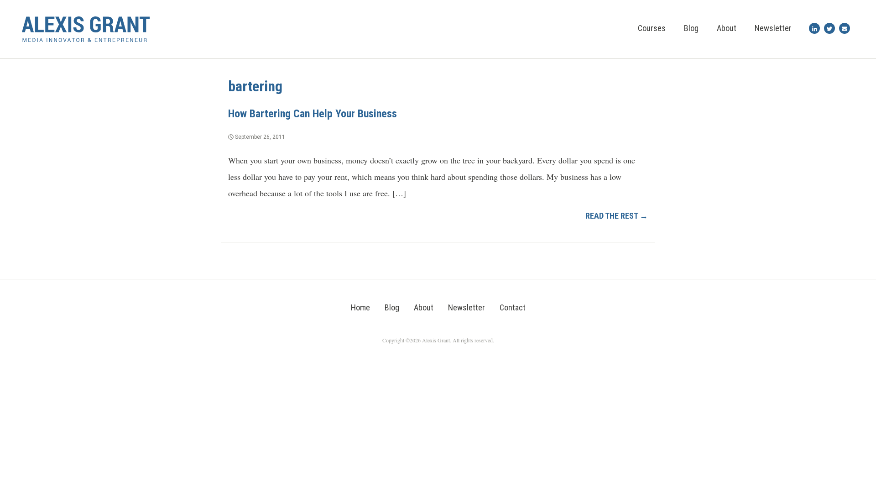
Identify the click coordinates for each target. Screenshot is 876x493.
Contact (513, 307)
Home (360, 307)
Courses (652, 28)
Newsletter (773, 28)
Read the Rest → (616, 215)
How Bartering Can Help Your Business (312, 113)
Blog (691, 28)
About (726, 28)
